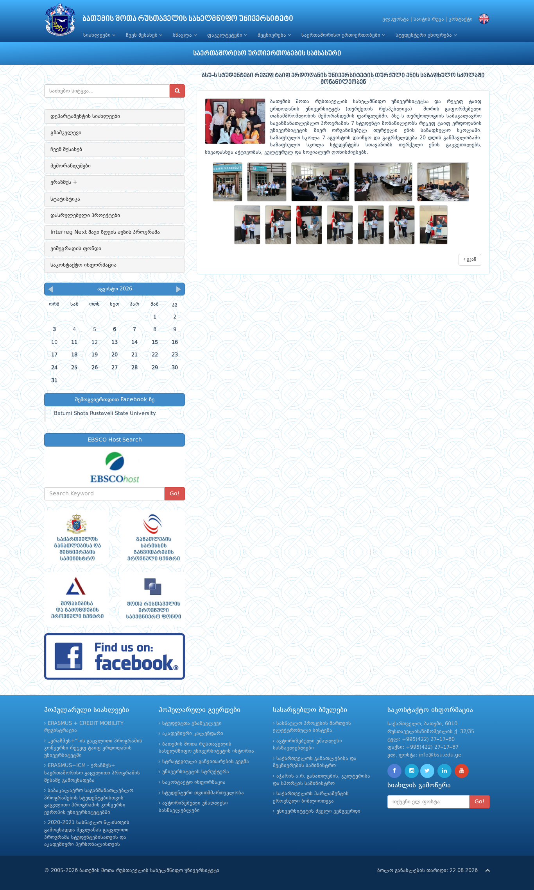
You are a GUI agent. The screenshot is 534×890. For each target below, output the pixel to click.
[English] (482, 19)
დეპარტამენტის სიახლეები (85, 116)
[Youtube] (462, 771)
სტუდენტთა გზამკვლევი (192, 723)
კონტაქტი (461, 19)
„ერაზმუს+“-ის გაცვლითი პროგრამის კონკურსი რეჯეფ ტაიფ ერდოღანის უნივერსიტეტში (93, 748)
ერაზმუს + (63, 182)
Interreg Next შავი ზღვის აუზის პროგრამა (105, 232)
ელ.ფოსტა (395, 19)
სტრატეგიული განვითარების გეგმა (205, 761)
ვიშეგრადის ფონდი (75, 248)
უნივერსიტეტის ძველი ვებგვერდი (318, 811)
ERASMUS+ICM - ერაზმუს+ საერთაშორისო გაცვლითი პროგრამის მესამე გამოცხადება (92, 773)
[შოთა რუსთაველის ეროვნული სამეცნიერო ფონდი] (152, 599)
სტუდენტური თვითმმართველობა (203, 793)
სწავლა (183, 35)
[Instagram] (412, 771)
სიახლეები (97, 35)
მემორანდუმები (70, 166)
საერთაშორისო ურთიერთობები (341, 35)
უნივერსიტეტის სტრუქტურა (195, 771)
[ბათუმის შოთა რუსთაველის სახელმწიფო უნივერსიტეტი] (60, 21)
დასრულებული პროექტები (85, 215)
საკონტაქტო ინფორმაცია (83, 265)
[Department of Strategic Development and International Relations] (114, 656)
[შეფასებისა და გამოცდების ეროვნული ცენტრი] (76, 599)
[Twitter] (427, 771)
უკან (470, 259)
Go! (175, 494)
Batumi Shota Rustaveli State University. (105, 413)
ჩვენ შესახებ (142, 35)
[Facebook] (394, 771)
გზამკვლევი (65, 132)
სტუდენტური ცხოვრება (424, 35)
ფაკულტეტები (225, 35)
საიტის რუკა (429, 19)
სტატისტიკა (65, 199)
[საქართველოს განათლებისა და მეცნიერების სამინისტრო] (76, 537)
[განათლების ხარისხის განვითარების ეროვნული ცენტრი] (152, 537)
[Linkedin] (444, 771)
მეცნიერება (273, 35)
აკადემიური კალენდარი (192, 733)
